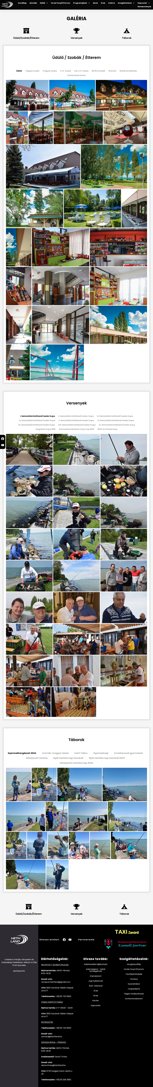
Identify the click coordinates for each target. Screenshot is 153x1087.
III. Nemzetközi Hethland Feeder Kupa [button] (115, 416)
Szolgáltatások (125, 3)
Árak (103, 3)
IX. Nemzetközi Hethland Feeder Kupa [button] (117, 425)
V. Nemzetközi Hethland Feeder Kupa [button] (76, 420)
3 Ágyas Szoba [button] (50, 71)
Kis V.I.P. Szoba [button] (81, 71)
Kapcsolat (142, 3)
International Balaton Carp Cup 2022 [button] (76, 429)
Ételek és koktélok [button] (128, 71)
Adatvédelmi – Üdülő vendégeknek (95, 970)
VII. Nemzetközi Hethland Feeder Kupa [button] (36, 425)
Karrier (95, 1000)
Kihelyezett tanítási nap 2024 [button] (76, 762)
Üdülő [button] (19, 71)
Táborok (126, 38)
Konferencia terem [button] (76, 75)
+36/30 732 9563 (63, 996)
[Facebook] (2, 438)
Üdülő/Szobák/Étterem (26, 38)
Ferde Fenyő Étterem (60, 3)
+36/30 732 (61, 1028)
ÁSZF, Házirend (95, 985)
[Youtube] (2, 445)
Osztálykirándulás (134, 974)
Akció (95, 3)
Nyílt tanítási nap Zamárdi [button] (68, 757)
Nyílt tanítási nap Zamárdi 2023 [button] (107, 757)
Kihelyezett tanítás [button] (37, 757)
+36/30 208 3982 (63, 1079)
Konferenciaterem (134, 998)
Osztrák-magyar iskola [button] (55, 753)
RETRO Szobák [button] (98, 71)
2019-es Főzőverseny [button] (107, 429)
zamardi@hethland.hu (51, 1036)
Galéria (111, 3)
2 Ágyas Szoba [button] (32, 71)
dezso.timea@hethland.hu (53, 1065)
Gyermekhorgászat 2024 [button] (22, 753)
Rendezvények (144, 6)
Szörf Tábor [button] (81, 753)
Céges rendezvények (134, 993)
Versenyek (76, 38)
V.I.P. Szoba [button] (65, 71)
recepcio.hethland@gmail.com (55, 982)
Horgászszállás (134, 964)
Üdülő (42, 3)
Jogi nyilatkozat (95, 981)
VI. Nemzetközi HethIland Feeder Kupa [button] (115, 420)
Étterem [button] (112, 71)
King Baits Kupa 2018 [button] (45, 429)
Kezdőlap (22, 3)
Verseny (134, 979)
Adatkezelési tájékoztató (95, 964)
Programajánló (80, 3)
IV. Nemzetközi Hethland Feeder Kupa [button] (37, 420)
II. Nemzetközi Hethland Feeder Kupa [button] (76, 416)
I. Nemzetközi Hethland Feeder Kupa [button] (37, 416)
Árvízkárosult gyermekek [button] (128, 753)
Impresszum (95, 976)
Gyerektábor (134, 984)
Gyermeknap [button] (100, 753)
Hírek (95, 995)
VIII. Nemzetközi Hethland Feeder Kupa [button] (77, 425)
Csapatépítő (134, 988)
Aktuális (33, 3)
